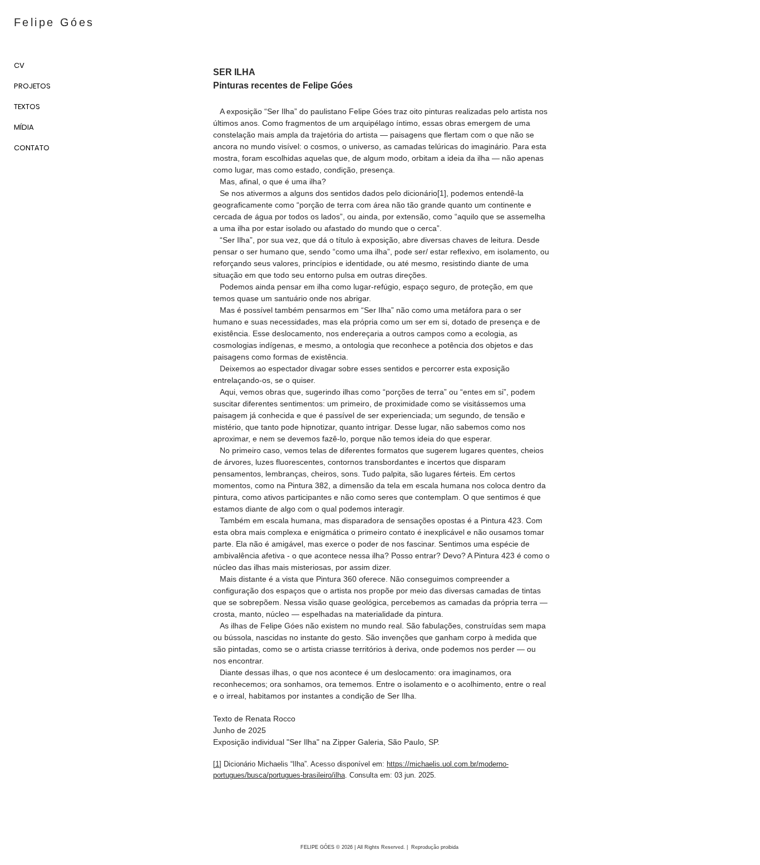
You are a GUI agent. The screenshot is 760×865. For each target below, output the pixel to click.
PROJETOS (32, 86)
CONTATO (32, 147)
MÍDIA (24, 127)
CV (19, 65)
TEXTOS (27, 106)
